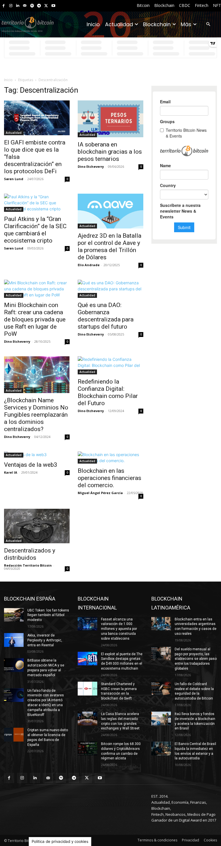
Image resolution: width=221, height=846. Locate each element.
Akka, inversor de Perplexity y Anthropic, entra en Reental (44, 640)
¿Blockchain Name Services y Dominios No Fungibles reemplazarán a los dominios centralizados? (36, 414)
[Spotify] (32, 5)
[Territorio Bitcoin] (27, 24)
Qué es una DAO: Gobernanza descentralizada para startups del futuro (106, 316)
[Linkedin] (17, 5)
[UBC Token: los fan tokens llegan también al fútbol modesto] (14, 615)
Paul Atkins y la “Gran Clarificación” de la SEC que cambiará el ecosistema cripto (35, 230)
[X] (46, 5)
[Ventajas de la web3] (37, 454)
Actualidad (14, 133)
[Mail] (24, 5)
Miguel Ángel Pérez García (100, 493)
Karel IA (10, 472)
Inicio (8, 79)
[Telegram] (39, 5)
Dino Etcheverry (91, 166)
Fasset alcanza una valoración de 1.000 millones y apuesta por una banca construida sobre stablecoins (119, 629)
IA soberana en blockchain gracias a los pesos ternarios (110, 151)
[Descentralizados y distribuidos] (37, 526)
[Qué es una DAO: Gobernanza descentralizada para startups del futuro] (110, 289)
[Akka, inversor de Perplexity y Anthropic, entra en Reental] (14, 640)
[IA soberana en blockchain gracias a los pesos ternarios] (110, 118)
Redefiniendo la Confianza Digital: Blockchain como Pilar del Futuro (108, 392)
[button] (208, 25)
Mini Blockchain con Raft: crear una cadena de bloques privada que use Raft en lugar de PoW (35, 319)
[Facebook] (3, 5)
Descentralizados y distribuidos (29, 554)
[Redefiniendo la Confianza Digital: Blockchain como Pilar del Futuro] (110, 365)
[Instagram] (10, 5)
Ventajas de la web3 (30, 464)
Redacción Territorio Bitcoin (28, 565)
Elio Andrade (89, 265)
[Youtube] (53, 5)
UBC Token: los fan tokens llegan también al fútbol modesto (48, 615)
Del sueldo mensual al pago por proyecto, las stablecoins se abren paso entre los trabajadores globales (196, 658)
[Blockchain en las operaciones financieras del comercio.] (110, 457)
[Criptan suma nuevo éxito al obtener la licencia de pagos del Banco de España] (14, 735)
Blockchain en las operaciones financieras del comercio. (109, 478)
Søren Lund (13, 179)
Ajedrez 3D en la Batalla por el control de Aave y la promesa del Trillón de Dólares (109, 246)
